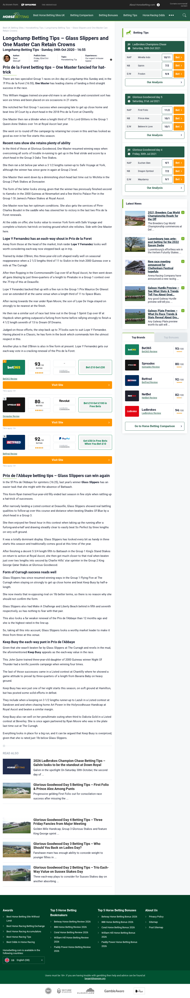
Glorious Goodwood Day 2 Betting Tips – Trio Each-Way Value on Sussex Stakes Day (71, 869)
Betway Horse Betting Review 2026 (72, 921)
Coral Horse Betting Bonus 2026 (118, 927)
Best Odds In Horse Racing (20, 942)
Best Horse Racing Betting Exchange (25, 926)
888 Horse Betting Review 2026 (70, 927)
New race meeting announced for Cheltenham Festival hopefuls (160, 266)
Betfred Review (10, 454)
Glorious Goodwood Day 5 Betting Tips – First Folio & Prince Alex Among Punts (71, 787)
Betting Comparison (81, 15)
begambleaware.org (95, 978)
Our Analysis (155, 82)
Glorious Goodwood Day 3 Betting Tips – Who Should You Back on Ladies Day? (66, 846)
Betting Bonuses (108, 15)
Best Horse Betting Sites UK (49, 15)
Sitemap (153, 922)
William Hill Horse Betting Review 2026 (71, 939)
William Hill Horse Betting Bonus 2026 (118, 934)
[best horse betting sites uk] (16, 15)
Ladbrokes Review (151, 413)
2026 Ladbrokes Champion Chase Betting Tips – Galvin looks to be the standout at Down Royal (69, 763)
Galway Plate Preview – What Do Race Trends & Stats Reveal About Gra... (163, 314)
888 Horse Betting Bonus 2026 (117, 922)
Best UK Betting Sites (13, 28)
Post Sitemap (156, 927)
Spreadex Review (11, 416)
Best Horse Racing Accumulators (23, 931)
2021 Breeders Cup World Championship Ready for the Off (164, 216)
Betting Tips (130, 15)
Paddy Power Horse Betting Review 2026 (72, 949)
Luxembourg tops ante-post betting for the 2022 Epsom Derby (163, 242)
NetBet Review (149, 397)
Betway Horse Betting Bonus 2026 (119, 916)
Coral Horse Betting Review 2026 (71, 932)
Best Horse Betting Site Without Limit (23, 918)
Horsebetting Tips (34, 28)
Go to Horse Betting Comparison (155, 426)
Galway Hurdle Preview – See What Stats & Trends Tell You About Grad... (163, 291)
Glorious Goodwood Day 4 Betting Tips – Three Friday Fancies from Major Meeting (67, 822)
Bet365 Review (10, 379)
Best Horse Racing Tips (18, 936)
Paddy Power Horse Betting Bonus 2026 (119, 944)
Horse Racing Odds (154, 15)
